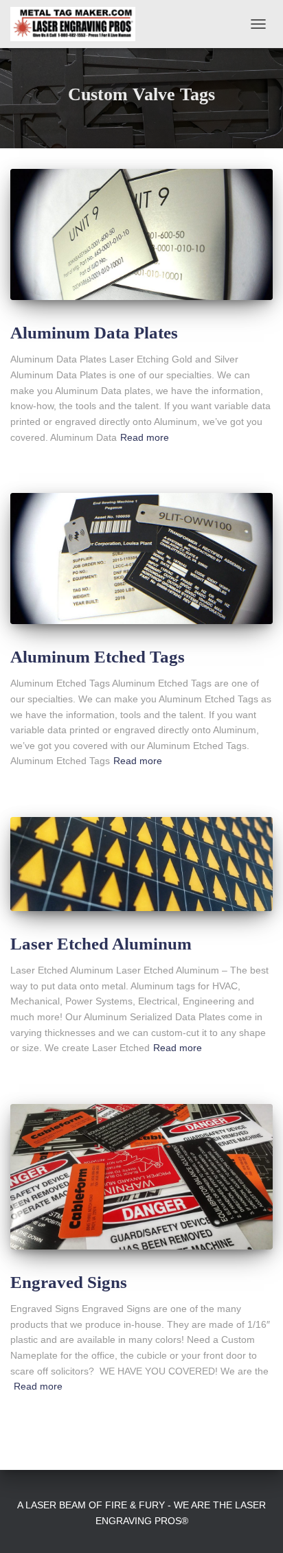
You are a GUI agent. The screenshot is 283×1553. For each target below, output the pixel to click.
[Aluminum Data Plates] (141, 234)
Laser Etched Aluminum (101, 943)
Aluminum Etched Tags (97, 656)
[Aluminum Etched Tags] (141, 558)
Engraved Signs (68, 1282)
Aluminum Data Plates (94, 332)
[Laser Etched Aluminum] (141, 864)
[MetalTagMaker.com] (78, 24)
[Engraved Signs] (141, 1177)
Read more (144, 437)
